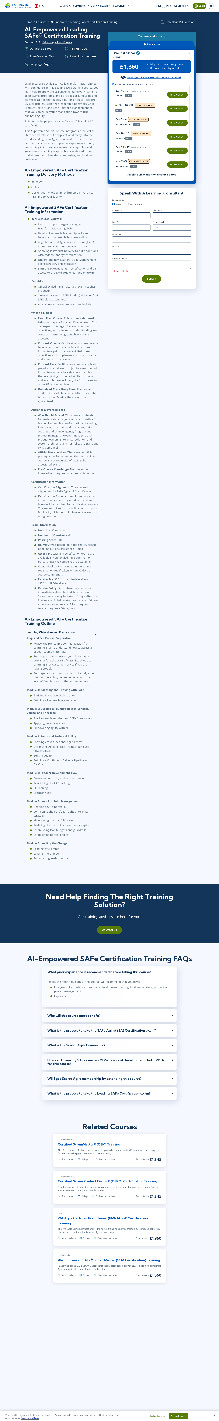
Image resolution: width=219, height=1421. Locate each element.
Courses (41, 22)
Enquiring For (118, 200)
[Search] (188, 6)
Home (28, 22)
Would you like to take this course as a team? (154, 77)
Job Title (115, 246)
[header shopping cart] (211, 6)
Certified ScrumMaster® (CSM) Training (89, 1144)
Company (117, 234)
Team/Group (136, 204)
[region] (152, 128)
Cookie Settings (157, 1416)
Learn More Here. (30, 1418)
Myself (119, 204)
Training (62, 6)
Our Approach (99, 6)
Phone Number (160, 222)
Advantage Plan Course (57, 42)
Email (115, 222)
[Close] (214, 1415)
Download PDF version (180, 22)
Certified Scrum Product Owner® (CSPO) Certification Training (107, 1181)
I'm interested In (119, 258)
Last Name (158, 210)
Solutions (79, 6)
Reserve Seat (177, 94)
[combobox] (156, 227)
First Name (117, 210)
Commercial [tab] (153, 43)
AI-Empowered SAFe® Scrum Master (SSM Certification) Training (109, 1260)
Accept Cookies (178, 1416)
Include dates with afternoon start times (134, 84)
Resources (119, 6)
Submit (151, 278)
